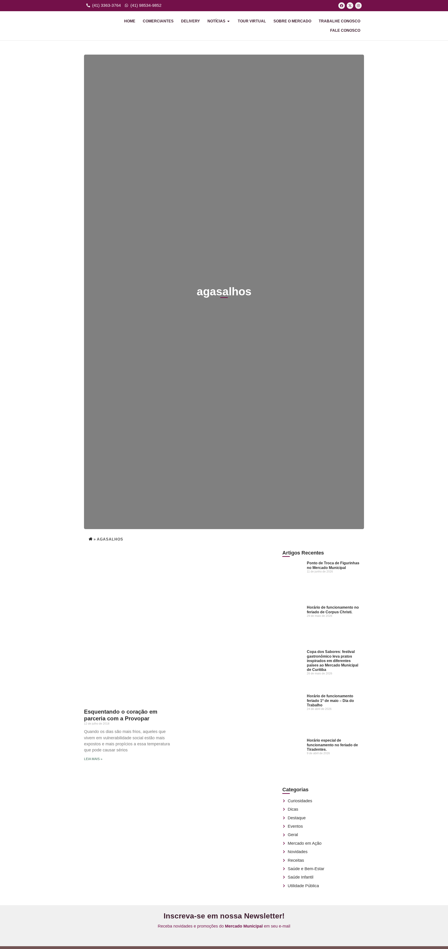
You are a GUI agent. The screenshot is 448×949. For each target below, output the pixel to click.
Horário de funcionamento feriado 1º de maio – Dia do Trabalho (330, 700)
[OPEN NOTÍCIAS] (228, 21)
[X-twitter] (350, 5)
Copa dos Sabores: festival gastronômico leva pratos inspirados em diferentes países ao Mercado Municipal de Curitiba (332, 661)
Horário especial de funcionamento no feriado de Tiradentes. (332, 744)
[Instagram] (358, 5)
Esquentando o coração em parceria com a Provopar (120, 715)
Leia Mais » (93, 759)
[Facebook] (341, 5)
